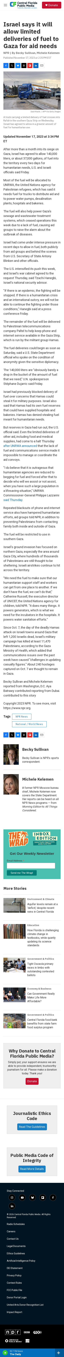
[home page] (23, 5)
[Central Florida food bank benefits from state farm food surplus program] (14, 1021)
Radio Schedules (16, 1224)
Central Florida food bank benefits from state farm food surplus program (42, 1023)
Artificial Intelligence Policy (21, 1261)
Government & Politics (40, 958)
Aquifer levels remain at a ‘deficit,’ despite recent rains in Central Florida (42, 908)
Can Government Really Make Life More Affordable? (41, 997)
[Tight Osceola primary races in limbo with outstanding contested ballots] (14, 965)
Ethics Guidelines (16, 1253)
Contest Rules (14, 1283)
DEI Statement (15, 1268)
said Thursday (12, 500)
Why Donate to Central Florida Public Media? (32, 1053)
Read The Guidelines (32, 1127)
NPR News (22, 716)
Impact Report (14, 1312)
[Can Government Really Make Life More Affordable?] (14, 995)
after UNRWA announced (20, 446)
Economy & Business (39, 988)
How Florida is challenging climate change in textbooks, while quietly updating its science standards (43, 938)
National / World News (29, 724)
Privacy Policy (14, 1275)
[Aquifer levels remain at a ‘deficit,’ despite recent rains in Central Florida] (14, 905)
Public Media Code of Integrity (31, 1157)
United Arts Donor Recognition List (25, 1305)
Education (33, 925)
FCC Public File (14, 1290)
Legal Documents (16, 1246)
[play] (5, 1352)
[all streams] (59, 1352)
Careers (11, 1231)
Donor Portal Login (17, 1297)
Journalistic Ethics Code (32, 1115)
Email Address (15, 860)
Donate (53, 5)
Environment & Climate (40, 899)
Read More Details (32, 1169)
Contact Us (13, 1239)
